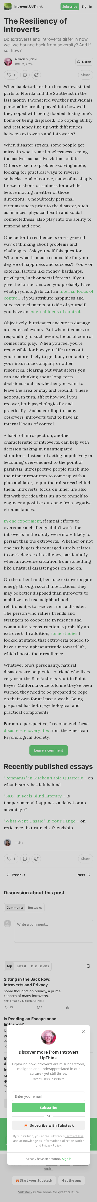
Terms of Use (74, 1136)
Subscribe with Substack (52, 1125)
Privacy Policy (51, 1145)
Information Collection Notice (63, 1141)
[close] (83, 1031)
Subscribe (48, 1107)
